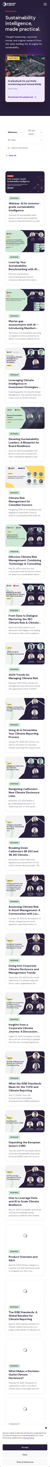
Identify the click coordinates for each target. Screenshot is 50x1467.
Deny (25, 1454)
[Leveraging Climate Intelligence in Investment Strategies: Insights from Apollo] (25, 359)
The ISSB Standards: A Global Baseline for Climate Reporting (23, 1315)
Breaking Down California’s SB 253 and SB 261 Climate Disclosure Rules (23, 853)
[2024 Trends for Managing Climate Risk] (25, 653)
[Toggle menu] (45, 4)
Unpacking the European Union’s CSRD (24, 1144)
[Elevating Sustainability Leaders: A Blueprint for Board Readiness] (25, 418)
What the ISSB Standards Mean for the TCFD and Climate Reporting (25, 1087)
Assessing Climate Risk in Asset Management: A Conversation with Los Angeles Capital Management (24, 913)
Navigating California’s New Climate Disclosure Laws (24, 792)
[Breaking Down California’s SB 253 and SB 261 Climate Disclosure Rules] (25, 827)
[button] (46, 1428)
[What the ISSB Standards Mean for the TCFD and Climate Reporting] (25, 1062)
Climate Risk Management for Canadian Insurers (20, 501)
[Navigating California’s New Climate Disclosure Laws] (25, 768)
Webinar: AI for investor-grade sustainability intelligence (25, 207)
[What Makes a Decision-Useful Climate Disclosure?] (25, 1350)
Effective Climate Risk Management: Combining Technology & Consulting (25, 560)
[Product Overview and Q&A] (25, 1236)
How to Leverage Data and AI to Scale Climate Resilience (24, 1201)
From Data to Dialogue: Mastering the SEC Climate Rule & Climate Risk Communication (24, 621)
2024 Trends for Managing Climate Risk (23, 676)
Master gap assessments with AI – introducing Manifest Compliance (23, 326)
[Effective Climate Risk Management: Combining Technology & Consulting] (25, 536)
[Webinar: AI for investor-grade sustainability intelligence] (25, 182)
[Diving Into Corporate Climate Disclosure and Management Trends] (25, 944)
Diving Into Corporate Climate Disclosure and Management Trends (24, 969)
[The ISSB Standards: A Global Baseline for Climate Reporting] (25, 1291)
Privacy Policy (29, 1438)
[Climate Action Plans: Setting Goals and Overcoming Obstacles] (25, 1409)
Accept (25, 1447)
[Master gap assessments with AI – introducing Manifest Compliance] (25, 300)
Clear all (12, 155)
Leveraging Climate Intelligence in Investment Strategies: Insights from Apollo (24, 385)
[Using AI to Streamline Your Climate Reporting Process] (25, 709)
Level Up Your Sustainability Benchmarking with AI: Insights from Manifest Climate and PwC (23, 269)
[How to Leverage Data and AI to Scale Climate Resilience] (25, 1177)
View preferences (25, 1462)
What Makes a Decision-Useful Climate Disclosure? (24, 1374)
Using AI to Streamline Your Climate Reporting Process (24, 733)
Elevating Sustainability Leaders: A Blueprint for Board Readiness (24, 442)
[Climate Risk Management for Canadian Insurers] (25, 477)
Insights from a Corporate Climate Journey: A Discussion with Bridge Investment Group (24, 1031)
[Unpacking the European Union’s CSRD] (25, 1121)
